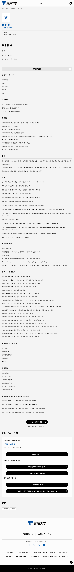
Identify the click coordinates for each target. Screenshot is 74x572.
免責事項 (52, 552)
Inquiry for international (37, 473)
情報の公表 (62, 552)
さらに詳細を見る (37, 422)
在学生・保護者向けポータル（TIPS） (54, 556)
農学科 (13, 508)
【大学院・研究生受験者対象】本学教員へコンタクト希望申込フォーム (36, 491)
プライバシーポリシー (38, 552)
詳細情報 (37, 69)
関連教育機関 (35, 556)
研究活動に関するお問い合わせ (36, 467)
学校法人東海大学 (21, 556)
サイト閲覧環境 (23, 552)
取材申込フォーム (36, 454)
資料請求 (27, 534)
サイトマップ (11, 552)
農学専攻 (6, 508)
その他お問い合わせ (37, 485)
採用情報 (8, 556)
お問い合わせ (43, 534)
